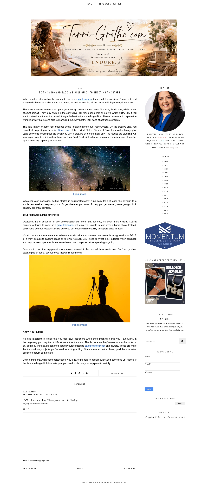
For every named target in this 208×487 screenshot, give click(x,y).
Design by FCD (120, 482)
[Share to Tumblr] (83, 373)
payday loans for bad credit (35, 403)
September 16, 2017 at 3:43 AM (40, 394)
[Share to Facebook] (75, 373)
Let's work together (110, 4)
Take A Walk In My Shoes (100, 482)
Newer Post (29, 469)
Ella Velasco (29, 391)
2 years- (165, 319)
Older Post (130, 469)
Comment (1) (117, 373)
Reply (26, 409)
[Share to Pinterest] (79, 373)
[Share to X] (72, 373)
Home (89, 4)
